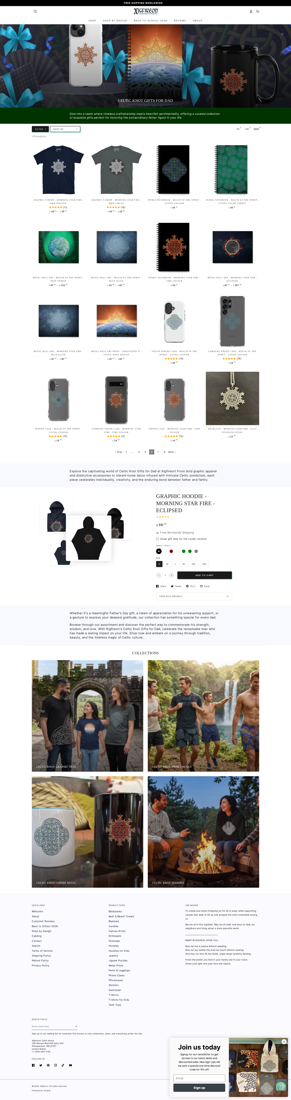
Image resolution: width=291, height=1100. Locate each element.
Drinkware (115, 935)
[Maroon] (171, 551)
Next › (172, 451)
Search (36, 945)
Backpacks (115, 911)
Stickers (114, 985)
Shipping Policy (41, 955)
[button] (35, 11)
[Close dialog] (284, 1041)
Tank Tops (115, 1004)
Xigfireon (44, 1086)
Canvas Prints (117, 931)
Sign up (199, 1088)
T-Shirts (114, 994)
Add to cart (205, 575)
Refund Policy (40, 960)
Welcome (37, 911)
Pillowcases (116, 980)
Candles (114, 926)
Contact (37, 940)
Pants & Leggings (119, 970)
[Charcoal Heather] (177, 551)
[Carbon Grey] (196, 551)
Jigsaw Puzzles (118, 960)
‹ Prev (118, 451)
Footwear (114, 940)
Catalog (37, 935)
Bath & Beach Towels (121, 916)
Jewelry (113, 955)
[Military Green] (190, 551)
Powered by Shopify (41, 1090)
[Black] (159, 551)
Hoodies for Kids (119, 950)
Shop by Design (41, 931)
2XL (194, 564)
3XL (204, 564)
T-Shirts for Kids (119, 999)
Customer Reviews (43, 921)
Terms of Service (42, 950)
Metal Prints (116, 965)
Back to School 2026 (45, 926)
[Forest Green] (183, 551)
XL (183, 564)
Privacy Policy (40, 965)
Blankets (114, 921)
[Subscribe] (76, 1026)
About (35, 916)
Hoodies (114, 945)
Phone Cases (117, 975)
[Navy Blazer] (165, 551)
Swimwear (115, 990)
